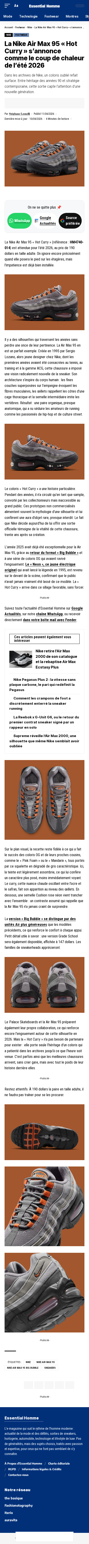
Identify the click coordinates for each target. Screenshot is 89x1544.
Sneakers (50, 1367)
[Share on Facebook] (15, 103)
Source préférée (73, 221)
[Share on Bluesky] (49, 1536)
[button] (8, 5)
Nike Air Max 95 (46, 1362)
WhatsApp (22, 221)
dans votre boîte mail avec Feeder (49, 620)
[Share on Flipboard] (29, 103)
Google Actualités (45, 221)
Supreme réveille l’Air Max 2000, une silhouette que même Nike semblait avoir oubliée (44, 741)
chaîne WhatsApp (49, 614)
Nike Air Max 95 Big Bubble (22, 1367)
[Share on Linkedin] (36, 103)
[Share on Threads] (39, 1536)
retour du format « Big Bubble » (54, 553)
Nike (29, 27)
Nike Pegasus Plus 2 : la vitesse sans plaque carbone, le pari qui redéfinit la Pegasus (42, 684)
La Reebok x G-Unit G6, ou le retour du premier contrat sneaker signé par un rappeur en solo (44, 722)
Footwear (20, 27)
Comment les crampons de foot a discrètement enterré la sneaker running (40, 703)
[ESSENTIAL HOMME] (44, 5)
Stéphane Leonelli (19, 114)
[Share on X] (22, 103)
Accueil (9, 27)
